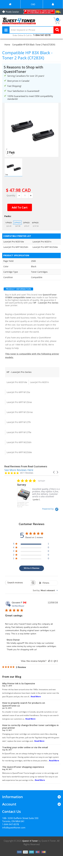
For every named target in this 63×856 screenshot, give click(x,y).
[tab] (18, 288)
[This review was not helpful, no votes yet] (55, 661)
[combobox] (45, 590)
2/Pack (17, 222)
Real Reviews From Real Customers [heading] (25, 466)
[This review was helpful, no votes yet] (49, 661)
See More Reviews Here (18, 470)
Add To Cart (20, 207)
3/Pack (26, 222)
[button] (54, 472)
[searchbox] (17, 582)
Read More (36, 696)
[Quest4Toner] (10, 4)
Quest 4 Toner (30, 840)
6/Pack (35, 222)
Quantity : (11, 195)
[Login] (53, 4)
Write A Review (31, 568)
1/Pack (8, 222)
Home (7, 44)
